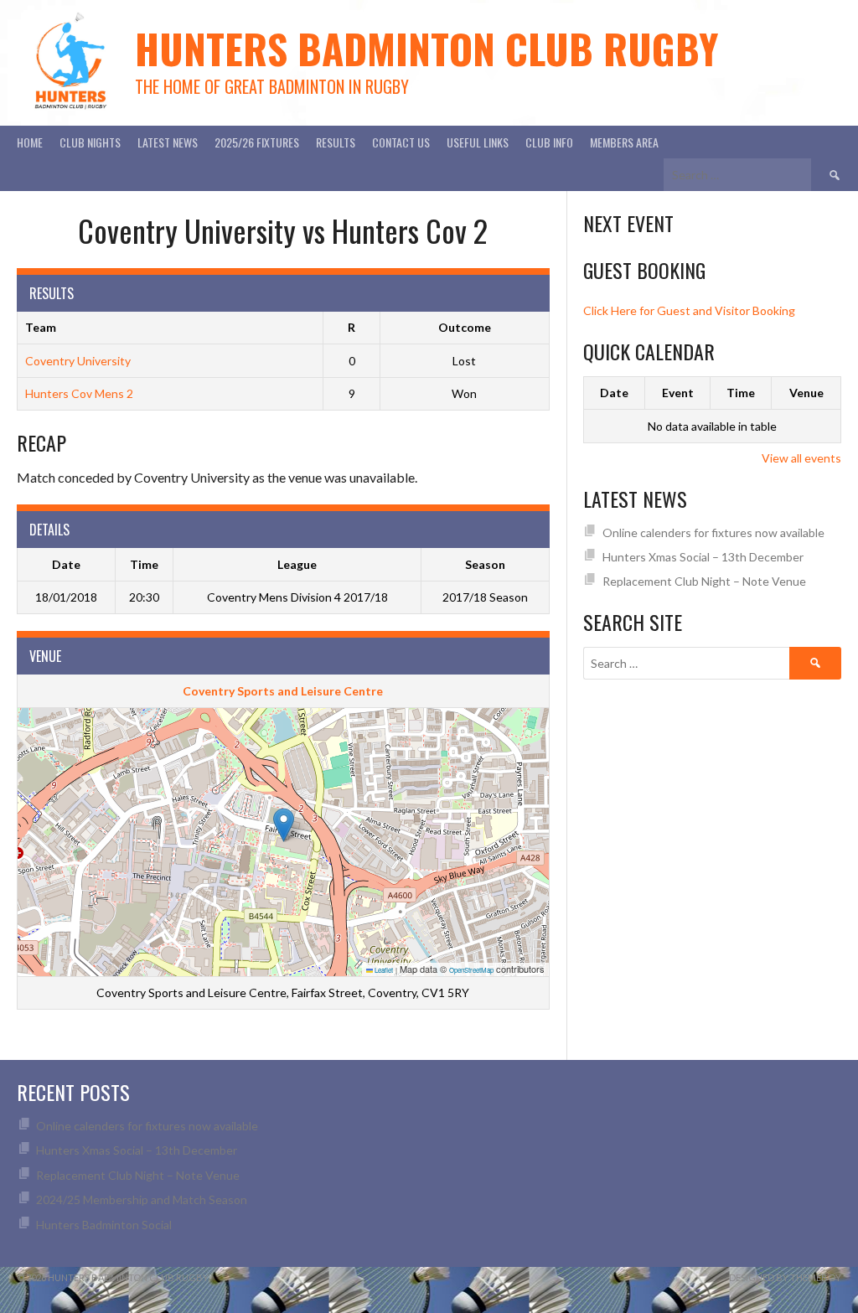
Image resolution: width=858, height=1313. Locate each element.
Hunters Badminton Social (105, 1224)
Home (30, 142)
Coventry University (78, 361)
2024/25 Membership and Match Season (141, 1199)
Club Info (549, 142)
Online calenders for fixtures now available (713, 532)
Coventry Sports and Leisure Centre (283, 691)
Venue (806, 392)
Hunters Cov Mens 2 (79, 393)
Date (614, 392)
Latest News (167, 142)
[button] (283, 825)
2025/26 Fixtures (256, 142)
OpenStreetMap (471, 969)
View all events (801, 458)
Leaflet (383, 969)
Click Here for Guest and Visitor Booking (689, 310)
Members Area (624, 142)
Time (740, 392)
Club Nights (90, 142)
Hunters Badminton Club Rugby (426, 48)
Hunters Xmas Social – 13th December (703, 557)
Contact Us (401, 142)
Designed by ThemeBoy (785, 1277)
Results (335, 142)
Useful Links (478, 142)
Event (678, 392)
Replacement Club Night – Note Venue (704, 581)
